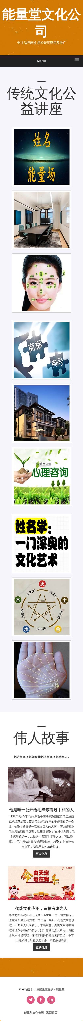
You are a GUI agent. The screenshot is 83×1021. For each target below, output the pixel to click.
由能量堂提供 (45, 989)
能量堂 (60, 989)
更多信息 (41, 854)
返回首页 (51, 1012)
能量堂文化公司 (41, 23)
